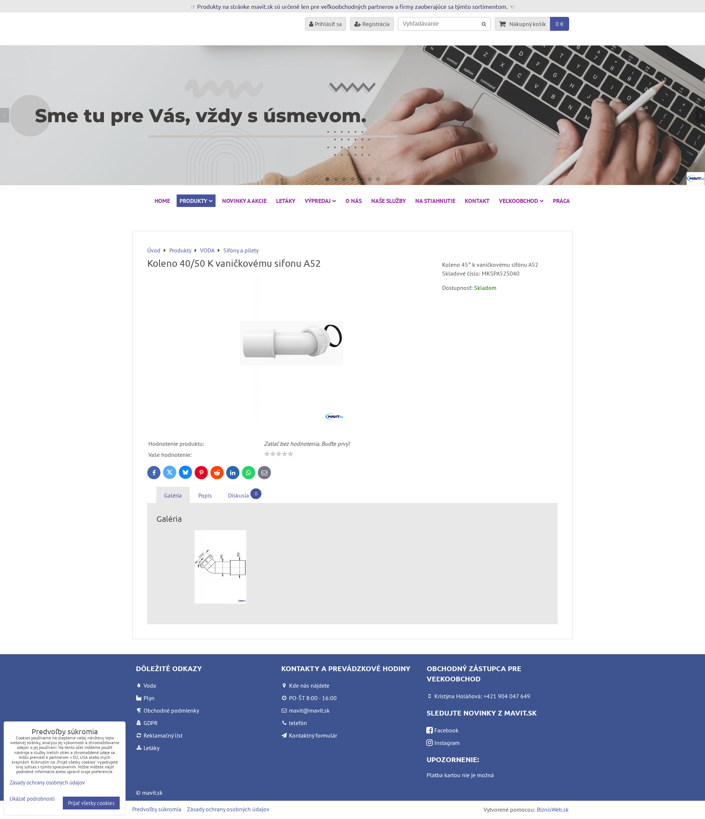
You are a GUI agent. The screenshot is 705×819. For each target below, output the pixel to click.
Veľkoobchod (518, 200)
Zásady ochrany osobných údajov (228, 809)
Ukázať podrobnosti (32, 799)
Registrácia (375, 24)
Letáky (285, 200)
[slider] (278, 454)
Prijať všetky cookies (91, 803)
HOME (162, 200)
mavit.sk (152, 792)
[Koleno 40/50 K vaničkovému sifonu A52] (292, 350)
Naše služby (388, 200)
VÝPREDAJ (317, 200)
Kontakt (477, 200)
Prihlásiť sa (327, 24)
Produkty (193, 200)
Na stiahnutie (435, 200)
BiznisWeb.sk (553, 809)
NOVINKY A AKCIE (244, 200)
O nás (354, 200)
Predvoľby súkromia (156, 809)
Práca (561, 200)
